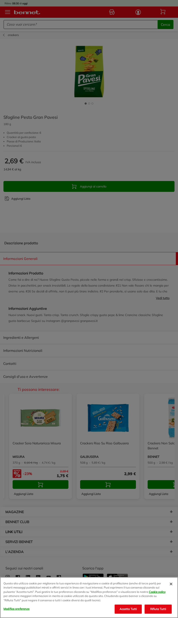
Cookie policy (157, 592)
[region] (89, 597)
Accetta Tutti (128, 609)
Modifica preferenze (16, 608)
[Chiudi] (171, 584)
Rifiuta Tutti (158, 609)
